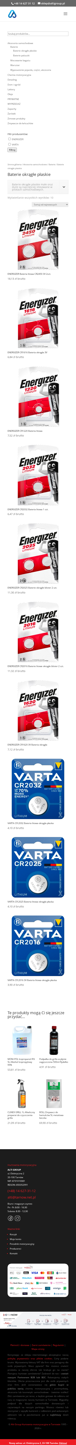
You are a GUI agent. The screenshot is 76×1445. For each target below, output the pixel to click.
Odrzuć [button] (63, 1443)
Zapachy (12, 108)
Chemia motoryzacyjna (19, 74)
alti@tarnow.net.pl (22, 1197)
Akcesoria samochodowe (35, 164)
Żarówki (12, 113)
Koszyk (13, 1234)
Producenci (15, 1248)
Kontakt (14, 1253)
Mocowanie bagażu (20, 60)
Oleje (10, 94)
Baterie (52, 164)
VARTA (15, 144)
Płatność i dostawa (19, 1345)
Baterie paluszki (21, 55)
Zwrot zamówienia (41, 1345)
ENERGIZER (17, 139)
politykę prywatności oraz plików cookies (30, 1358)
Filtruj (12, 149)
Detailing (12, 79)
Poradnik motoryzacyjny (22, 1243)
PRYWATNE (13, 99)
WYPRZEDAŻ (14, 103)
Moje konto (15, 1239)
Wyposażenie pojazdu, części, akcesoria (30, 70)
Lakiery (11, 89)
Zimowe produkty (16, 118)
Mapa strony (38, 1349)
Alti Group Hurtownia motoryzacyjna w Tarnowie (36, 1424)
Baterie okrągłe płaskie (25, 50)
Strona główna (14, 164)
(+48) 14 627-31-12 (22, 1191)
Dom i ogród (14, 84)
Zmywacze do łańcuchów (20, 123)
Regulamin (58, 1345)
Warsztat (15, 65)
